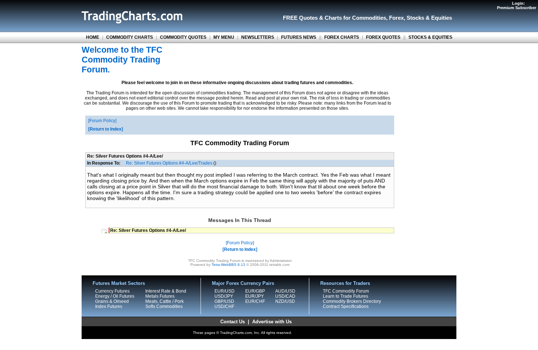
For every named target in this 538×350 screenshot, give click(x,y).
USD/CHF (224, 306)
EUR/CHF (255, 301)
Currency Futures (112, 291)
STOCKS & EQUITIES (430, 37)
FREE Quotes (300, 18)
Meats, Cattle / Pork (164, 301)
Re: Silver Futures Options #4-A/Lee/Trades (169, 163)
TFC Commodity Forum (346, 291)
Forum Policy (102, 120)
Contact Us (232, 321)
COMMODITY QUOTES (183, 37)
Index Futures (108, 306)
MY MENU (223, 37)
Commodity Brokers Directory (352, 301)
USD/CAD (285, 296)
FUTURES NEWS (298, 37)
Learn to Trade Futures (345, 296)
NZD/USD (285, 301)
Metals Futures (160, 296)
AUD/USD (285, 291)
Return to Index (106, 129)
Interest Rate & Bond (165, 291)
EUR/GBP (255, 291)
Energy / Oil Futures (114, 296)
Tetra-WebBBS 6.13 (228, 265)
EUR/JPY (254, 296)
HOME (92, 37)
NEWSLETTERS (257, 37)
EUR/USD (224, 291)
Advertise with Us (272, 321)
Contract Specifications (346, 306)
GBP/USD (224, 301)
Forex (396, 18)
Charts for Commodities (355, 18)
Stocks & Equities (429, 18)
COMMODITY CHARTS (129, 37)
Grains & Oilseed (112, 301)
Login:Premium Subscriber (516, 5)
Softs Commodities (164, 306)
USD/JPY (223, 296)
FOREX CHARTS (341, 37)
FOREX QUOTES (383, 37)
